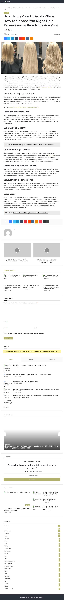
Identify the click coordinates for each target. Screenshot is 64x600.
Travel (6, 553)
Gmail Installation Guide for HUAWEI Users (25, 381)
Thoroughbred (8, 563)
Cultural (6, 583)
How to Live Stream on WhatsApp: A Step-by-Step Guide (29, 365)
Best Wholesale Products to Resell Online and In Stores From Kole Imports (51, 287)
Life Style (10, 7)
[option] (32, 434)
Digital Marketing (9, 588)
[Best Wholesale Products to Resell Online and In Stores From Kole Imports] (51, 279)
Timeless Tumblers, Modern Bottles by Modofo (31, 286)
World (6, 528)
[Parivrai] (7, 1)
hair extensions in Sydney (45, 87)
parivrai (6, 526)
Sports (6, 546)
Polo (6, 573)
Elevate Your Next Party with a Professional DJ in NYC (24, 107)
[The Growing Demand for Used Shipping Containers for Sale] (37, 508)
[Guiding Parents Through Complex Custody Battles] (37, 494)
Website (35, 327)
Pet (5, 581)
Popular (11, 359)
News (6, 558)
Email (5, 327)
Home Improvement (10, 561)
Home (6, 7)
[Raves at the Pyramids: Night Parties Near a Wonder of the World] (8, 377)
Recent (31, 359)
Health (6, 541)
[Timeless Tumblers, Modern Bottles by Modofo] (32, 279)
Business (7, 533)
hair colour (51, 155)
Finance (7, 586)
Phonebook (7, 531)
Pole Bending (8, 578)
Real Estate (7, 551)
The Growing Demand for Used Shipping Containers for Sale (51, 507)
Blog (6, 543)
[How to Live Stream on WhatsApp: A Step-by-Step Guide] (8, 369)
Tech (6, 536)
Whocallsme (8, 548)
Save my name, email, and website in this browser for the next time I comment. (24, 333)
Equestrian (7, 576)
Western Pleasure (9, 566)
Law (6, 556)
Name (5, 321)
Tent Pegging (8, 568)
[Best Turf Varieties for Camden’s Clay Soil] (37, 501)
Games (6, 571)
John (7, 34)
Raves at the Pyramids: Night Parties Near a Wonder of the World (32, 374)
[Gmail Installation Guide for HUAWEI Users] (8, 384)
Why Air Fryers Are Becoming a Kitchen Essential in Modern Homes (12, 287)
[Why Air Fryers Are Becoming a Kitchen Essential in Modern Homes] (12, 279)
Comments (52, 359)
